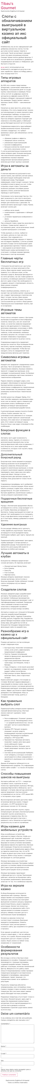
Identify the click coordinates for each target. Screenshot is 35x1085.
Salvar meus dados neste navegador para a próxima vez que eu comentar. (15, 1070)
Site (2, 1060)
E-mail (3, 1053)
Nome (3, 1046)
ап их (3, 67)
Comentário (5, 1023)
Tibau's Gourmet (8, 5)
